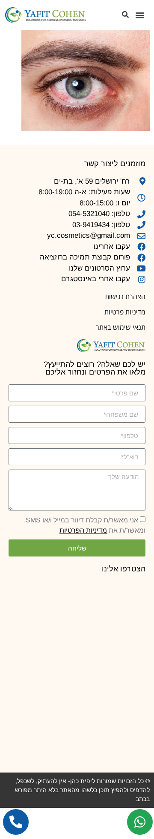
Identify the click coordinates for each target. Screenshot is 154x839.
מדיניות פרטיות (124, 312)
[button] (140, 15)
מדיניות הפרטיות (83, 530)
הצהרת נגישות (125, 296)
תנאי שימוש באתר (120, 327)
